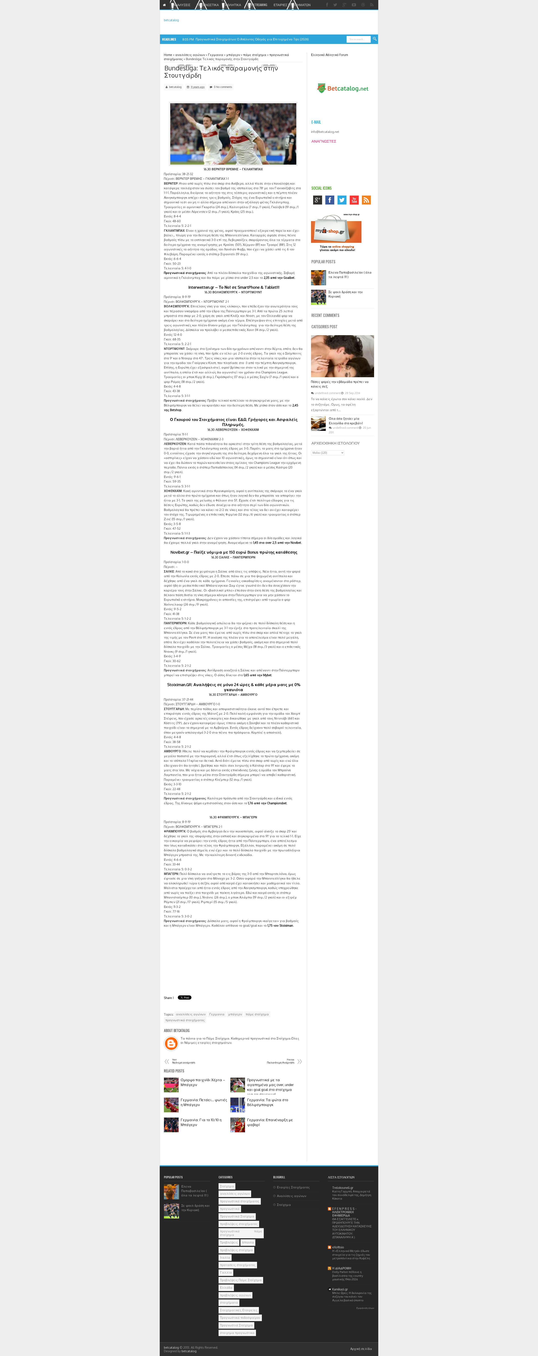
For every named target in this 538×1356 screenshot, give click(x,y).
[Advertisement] (199, 957)
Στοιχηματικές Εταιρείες (238, 1310)
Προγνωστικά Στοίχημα (237, 1216)
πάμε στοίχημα (257, 1014)
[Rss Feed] (372, 4)
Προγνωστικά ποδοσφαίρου (240, 1317)
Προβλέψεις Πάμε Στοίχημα (241, 1280)
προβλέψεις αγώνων (235, 1295)
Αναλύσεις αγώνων (291, 1196)
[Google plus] (345, 4)
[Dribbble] (363, 4)
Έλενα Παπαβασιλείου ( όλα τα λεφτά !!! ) (194, 1191)
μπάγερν (235, 1014)
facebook (330, 201)
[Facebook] (327, 4)
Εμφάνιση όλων (365, 1308)
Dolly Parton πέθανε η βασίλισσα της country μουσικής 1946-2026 (347, 1275)
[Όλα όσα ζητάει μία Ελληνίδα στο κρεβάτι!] (318, 429)
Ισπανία (248, 1242)
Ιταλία (225, 1257)
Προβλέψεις (229, 1242)
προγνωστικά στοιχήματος (185, 1020)
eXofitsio (338, 1247)
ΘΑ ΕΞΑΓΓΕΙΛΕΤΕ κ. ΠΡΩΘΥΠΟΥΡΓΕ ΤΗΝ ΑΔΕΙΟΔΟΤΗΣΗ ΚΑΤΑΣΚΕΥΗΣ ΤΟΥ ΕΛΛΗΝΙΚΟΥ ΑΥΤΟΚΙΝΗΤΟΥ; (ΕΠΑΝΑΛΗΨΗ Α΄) (352, 1228)
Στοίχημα (227, 1186)
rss (367, 201)
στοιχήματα (229, 1302)
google (318, 201)
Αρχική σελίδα (361, 1349)
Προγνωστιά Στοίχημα (236, 1325)
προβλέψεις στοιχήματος (239, 1224)
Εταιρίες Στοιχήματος (293, 1187)
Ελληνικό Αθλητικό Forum (329, 55)
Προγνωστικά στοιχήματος (185, 273)
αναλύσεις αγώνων (191, 1014)
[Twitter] (335, 4)
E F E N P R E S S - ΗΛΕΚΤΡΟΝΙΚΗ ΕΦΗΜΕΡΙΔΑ (344, 1212)
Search (375, 39)
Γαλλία (226, 1272)
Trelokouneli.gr (342, 1187)
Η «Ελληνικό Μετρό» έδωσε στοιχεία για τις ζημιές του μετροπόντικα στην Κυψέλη (351, 1254)
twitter (343, 201)
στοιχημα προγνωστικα (237, 1333)
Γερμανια (216, 1014)
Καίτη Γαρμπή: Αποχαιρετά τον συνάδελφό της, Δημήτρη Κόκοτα (351, 1194)
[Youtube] (354, 4)
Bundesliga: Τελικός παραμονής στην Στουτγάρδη (221, 71)
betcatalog (171, 20)
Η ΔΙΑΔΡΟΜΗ (341, 1268)
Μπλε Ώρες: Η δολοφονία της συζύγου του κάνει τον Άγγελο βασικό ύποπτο (352, 1296)
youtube (355, 201)
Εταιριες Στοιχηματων (292, 4)
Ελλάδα (226, 1287)
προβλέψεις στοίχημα (236, 1250)
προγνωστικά (230, 1208)
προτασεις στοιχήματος (238, 1265)
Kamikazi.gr (340, 1289)
